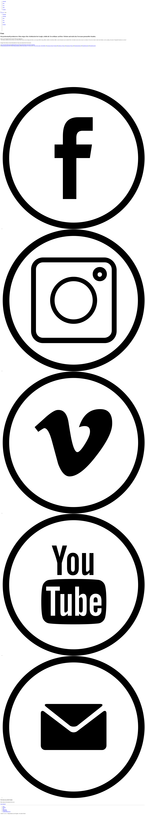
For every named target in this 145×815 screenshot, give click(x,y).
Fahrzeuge (21, 44)
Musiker (13, 44)
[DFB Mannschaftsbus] (15, 45)
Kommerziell (10, 44)
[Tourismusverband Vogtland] (51, 45)
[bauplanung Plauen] (69, 45)
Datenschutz (5, 810)
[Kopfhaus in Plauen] (61, 45)
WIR (3, 7)
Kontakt (4, 9)
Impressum (5, 809)
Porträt (6, 44)
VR (3, 808)
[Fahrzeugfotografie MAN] (5, 45)
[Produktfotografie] (84, 45)
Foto (3, 5)
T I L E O (2, 12)
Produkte (24, 44)
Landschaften (28, 44)
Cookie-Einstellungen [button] (6, 811)
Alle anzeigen (2, 44)
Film (3, 3)
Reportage (17, 44)
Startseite (4, 1)
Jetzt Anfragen (3, 804)
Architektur (33, 44)
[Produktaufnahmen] (77, 45)
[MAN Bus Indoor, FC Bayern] (26, 45)
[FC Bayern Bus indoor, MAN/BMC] (39, 45)
